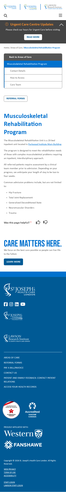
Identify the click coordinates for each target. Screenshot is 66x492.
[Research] (33, 338)
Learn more (13, 262)
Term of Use (10, 473)
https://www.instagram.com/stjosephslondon (11, 304)
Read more (33, 37)
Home (6, 48)
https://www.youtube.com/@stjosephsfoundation (22, 327)
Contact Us (10, 373)
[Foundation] (30, 7)
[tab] (60, 15)
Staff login (9, 482)
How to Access (17, 78)
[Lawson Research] (53, 7)
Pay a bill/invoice (13, 368)
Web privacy (10, 469)
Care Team (15, 85)
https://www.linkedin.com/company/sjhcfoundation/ (17, 327)
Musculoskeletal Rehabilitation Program (27, 64)
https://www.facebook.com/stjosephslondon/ (6, 304)
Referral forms (13, 363)
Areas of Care (16, 48)
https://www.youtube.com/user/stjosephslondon (22, 304)
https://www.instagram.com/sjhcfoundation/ (11, 327)
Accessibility (10, 476)
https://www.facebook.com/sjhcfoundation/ (6, 327)
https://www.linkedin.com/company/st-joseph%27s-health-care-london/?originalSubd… (17, 304)
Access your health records (20, 387)
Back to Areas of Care (20, 57)
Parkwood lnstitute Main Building (44, 144)
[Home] (10, 7)
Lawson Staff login (13, 486)
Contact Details (17, 71)
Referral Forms (15, 98)
